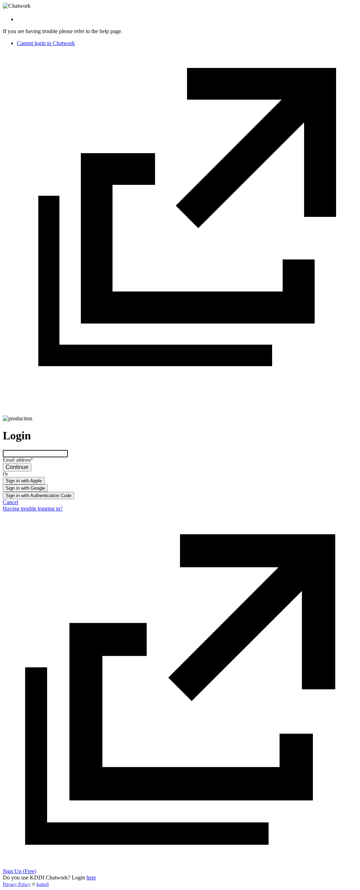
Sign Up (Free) (19, 871)
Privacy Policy (17, 884)
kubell (43, 884)
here (91, 877)
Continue (17, 467)
